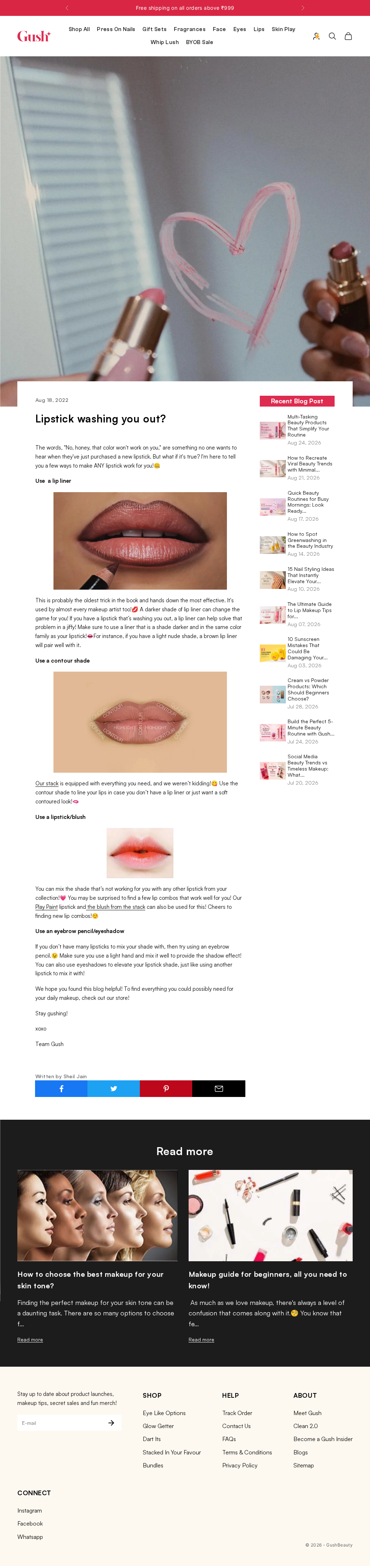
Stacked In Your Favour (172, 1452)
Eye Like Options (164, 1413)
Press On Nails (116, 29)
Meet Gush (307, 1413)
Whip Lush (165, 42)
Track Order (237, 1413)
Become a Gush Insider (323, 1439)
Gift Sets (154, 29)
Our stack (47, 783)
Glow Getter (158, 1426)
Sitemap (303, 1465)
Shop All (79, 29)
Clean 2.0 (305, 1426)
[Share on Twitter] (114, 1089)
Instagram (29, 1510)
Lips (259, 29)
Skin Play (283, 29)
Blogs (300, 1452)
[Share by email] (219, 1089)
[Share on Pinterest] (166, 1089)
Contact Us (236, 1426)
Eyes (239, 29)
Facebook (30, 1523)
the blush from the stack (115, 906)
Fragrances (190, 29)
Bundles (153, 1465)
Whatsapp (30, 1536)
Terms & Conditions (247, 1452)
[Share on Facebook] (61, 1089)
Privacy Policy (240, 1465)
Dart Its (152, 1439)
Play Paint (46, 906)
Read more (30, 1339)
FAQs (229, 1439)
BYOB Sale (199, 42)
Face (219, 29)
